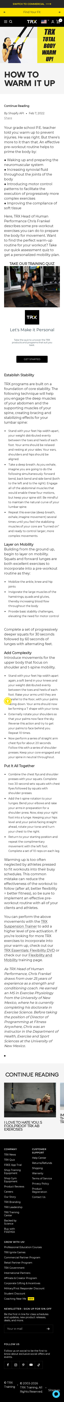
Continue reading (16, 106)
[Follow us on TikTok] (38, 1365)
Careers (8, 1191)
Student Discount (14, 1293)
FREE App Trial (13, 1164)
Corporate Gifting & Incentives (22, 1283)
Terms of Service (42, 1178)
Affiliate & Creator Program (20, 1278)
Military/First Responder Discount (24, 1288)
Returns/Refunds (42, 1163)
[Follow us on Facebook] (8, 1365)
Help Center (39, 1157)
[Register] (48, 1329)
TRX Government (14, 1267)
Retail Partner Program (18, 1262)
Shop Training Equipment (12, 1172)
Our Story (10, 1196)
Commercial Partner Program (22, 1257)
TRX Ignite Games (14, 1252)
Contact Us (38, 1197)
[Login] (52, 21)
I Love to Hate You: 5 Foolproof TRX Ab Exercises (23, 1125)
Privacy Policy (40, 1183)
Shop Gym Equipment (10, 1180)
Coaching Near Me (18, 1298)
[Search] (10, 21)
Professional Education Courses (23, 1247)
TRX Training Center (11, 1214)
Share (8, 118)
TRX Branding (12, 1202)
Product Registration (39, 1190)
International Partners (17, 1273)
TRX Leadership (13, 1207)
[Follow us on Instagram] (15, 1365)
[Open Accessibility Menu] (8, 701)
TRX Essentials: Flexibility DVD (29, 950)
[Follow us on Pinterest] (23, 1365)
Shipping (37, 1168)
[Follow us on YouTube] (31, 1365)
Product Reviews (14, 1186)
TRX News (10, 1154)
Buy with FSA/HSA (9, 1230)
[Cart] (58, 21)
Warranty (37, 1173)
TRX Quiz (9, 1159)
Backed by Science (10, 1222)
